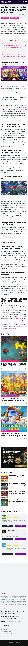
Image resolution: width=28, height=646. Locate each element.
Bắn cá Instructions (14, 361)
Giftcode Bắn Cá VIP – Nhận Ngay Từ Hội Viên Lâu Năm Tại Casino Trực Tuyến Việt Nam (14, 401)
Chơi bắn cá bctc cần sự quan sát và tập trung (13, 52)
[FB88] (4, 518)
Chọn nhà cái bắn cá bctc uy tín (9, 43)
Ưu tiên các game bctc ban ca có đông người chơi (14, 45)
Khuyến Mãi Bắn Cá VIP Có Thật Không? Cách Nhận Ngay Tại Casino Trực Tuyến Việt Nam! (13, 435)
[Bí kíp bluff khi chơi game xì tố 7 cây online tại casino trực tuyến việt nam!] (4, 489)
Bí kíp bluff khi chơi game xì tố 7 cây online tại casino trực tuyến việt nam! (17, 485)
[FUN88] (4, 546)
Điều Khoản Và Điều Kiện (7, 633)
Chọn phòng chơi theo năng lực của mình (11, 51)
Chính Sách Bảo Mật (6, 631)
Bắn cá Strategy (14, 17)
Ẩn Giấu (16, 40)
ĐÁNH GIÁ (8, 525)
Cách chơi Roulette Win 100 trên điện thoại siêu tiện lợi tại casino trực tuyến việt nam (18, 493)
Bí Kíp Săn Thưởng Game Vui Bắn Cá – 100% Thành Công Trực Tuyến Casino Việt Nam (13, 366)
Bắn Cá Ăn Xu (5, 17)
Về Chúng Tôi (4, 629)
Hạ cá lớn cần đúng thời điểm (9, 49)
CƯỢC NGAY (20, 525)
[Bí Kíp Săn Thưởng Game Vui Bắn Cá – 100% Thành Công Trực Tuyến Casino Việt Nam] (14, 349)
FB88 (8, 515)
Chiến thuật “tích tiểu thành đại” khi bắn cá (12, 47)
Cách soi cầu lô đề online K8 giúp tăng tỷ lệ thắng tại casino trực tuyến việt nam (17, 477)
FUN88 (8, 544)
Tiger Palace (10, 530)
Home (2, 14)
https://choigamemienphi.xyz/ (13, 621)
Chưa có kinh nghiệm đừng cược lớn (10, 54)
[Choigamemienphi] (6, 2)
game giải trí (18, 277)
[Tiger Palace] (4, 533)
